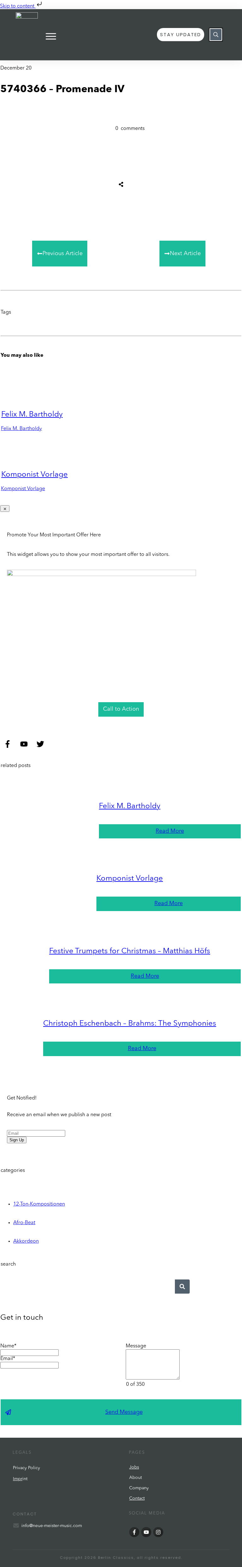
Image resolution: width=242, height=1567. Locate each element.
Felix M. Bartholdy (32, 414)
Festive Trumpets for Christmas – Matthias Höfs (129, 951)
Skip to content (18, 6)
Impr (17, 1479)
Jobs (134, 1467)
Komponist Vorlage (34, 474)
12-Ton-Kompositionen (39, 1204)
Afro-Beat (24, 1222)
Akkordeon (26, 1241)
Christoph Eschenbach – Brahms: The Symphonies (129, 1023)
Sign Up (16, 1140)
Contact (137, 1498)
